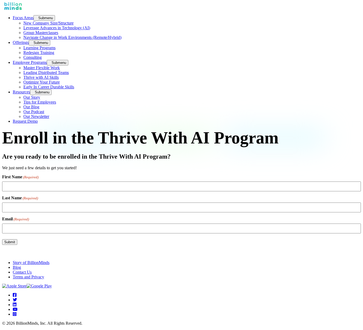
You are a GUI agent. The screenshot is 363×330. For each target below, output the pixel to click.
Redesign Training (38, 52)
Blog (17, 267)
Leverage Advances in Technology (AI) (56, 28)
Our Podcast (33, 111)
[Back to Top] (3, 253)
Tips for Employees (39, 102)
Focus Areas (23, 17)
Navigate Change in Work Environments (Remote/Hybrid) (72, 37)
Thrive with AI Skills (41, 77)
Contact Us (22, 272)
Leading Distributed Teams (46, 72)
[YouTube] (15, 309)
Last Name (20, 198)
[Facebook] (14, 295)
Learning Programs (39, 48)
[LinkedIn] (14, 304)
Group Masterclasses (40, 32)
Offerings (21, 42)
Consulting (32, 57)
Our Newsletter (36, 116)
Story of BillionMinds (31, 262)
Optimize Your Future (41, 82)
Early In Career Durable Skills (48, 87)
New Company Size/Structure (48, 23)
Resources (21, 92)
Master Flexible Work (41, 67)
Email (15, 219)
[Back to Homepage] (13, 8)
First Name (20, 177)
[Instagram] (14, 314)
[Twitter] (15, 300)
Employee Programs (30, 62)
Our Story (31, 97)
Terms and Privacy (28, 277)
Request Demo (25, 121)
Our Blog (31, 107)
